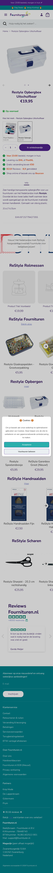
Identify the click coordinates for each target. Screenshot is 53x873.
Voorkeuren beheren (26, 451)
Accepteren (26, 444)
